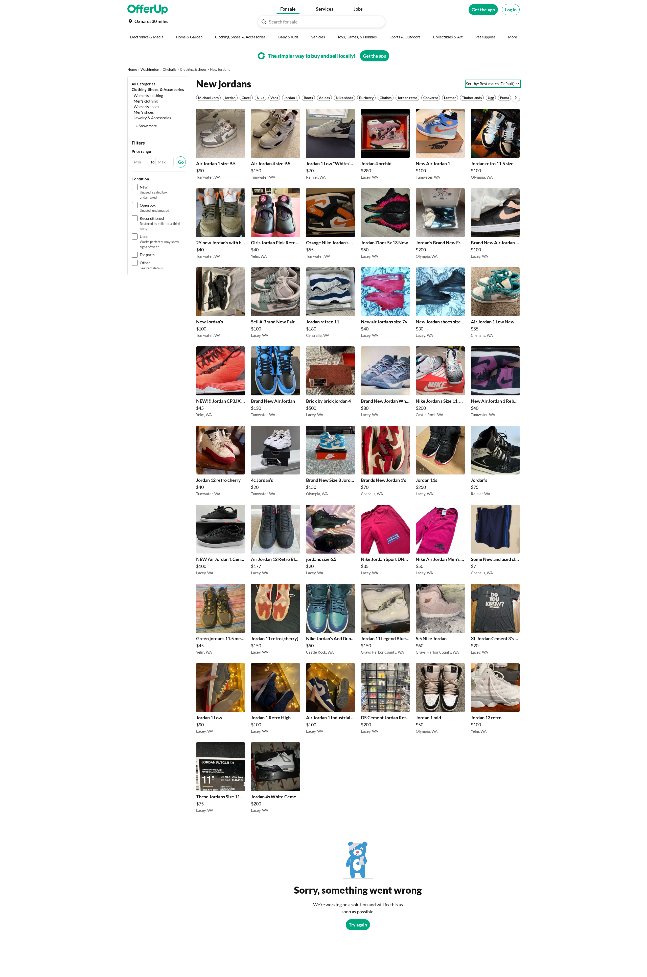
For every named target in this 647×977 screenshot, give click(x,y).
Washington (150, 69)
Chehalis (169, 69)
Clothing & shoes (193, 69)
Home (132, 69)
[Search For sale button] (264, 22)
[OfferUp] (147, 10)
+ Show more (146, 126)
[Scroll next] (516, 98)
